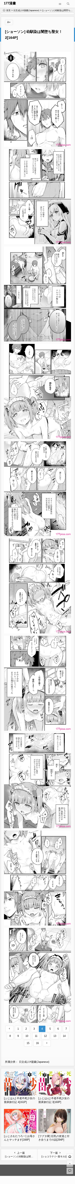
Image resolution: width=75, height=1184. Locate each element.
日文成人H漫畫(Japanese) (26, 10)
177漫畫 (10, 3)
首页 (8, 10)
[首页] (70, 1156)
